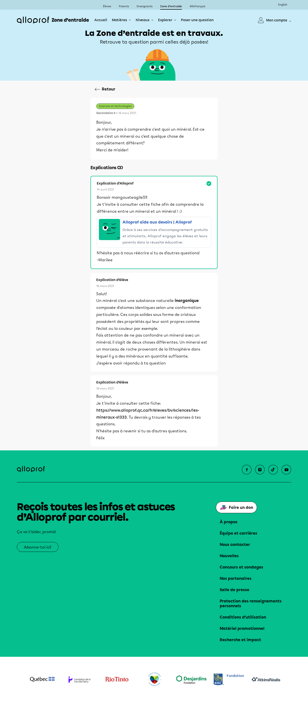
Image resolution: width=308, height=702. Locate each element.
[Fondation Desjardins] (191, 679)
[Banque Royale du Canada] (229, 679)
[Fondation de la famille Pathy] (79, 679)
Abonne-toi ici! (37, 547)
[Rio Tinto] (117, 679)
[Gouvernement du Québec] (42, 679)
